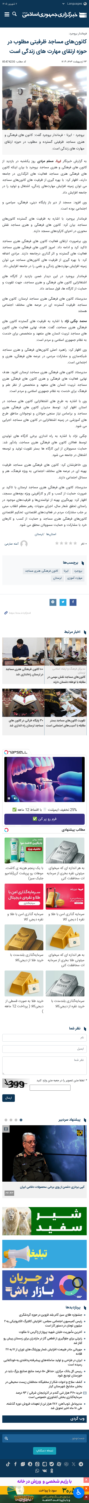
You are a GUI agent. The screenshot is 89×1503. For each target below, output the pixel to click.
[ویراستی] (23, 1464)
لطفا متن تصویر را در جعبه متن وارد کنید (62, 1080)
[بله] (52, 1464)
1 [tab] (21, 1120)
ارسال (8, 1098)
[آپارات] (59, 1464)
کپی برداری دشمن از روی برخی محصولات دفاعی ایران (52, 1187)
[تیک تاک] (8, 1464)
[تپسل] (6, 752)
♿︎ (79, 1492)
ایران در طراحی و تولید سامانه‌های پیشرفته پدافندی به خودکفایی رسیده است (42, 1362)
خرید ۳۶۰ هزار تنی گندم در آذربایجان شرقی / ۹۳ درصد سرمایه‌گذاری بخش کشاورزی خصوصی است (49, 1395)
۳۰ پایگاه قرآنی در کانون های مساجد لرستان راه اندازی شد (26, 723)
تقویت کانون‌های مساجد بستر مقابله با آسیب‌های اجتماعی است (65, 723)
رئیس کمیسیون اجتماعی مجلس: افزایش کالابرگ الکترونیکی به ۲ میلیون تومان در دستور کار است (43, 1323)
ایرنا (50, 14)
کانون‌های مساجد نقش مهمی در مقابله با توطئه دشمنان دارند (66, 680)
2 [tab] (16, 1120)
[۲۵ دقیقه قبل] (44, 1153)
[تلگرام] (81, 1464)
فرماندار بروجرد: (78, 33)
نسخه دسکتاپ (44, 1450)
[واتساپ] (37, 1471)
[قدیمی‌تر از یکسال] (65, 651)
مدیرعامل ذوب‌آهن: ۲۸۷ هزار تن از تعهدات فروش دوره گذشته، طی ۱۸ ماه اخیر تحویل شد (44, 1406)
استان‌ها (51, 534)
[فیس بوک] (15, 1464)
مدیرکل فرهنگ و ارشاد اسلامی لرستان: (68, 671)
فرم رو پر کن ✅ (45, 819)
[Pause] (9, 798)
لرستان (39, 534)
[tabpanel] (44, 1161)
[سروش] (30, 1464)
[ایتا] (37, 1464)
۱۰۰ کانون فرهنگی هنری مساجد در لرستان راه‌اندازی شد (24, 672)
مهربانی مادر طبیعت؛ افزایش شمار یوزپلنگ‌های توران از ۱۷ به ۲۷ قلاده (44, 1352)
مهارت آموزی (74, 578)
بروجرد (78, 571)
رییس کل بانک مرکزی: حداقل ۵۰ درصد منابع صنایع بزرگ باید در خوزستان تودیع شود (43, 1373)
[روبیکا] (66, 1464)
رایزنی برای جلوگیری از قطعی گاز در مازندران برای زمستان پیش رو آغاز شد (42, 1341)
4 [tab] (6, 1120)
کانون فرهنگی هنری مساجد (41, 571)
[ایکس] (74, 1464)
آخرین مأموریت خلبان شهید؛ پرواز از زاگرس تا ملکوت (50, 1332)
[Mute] (15, 798)
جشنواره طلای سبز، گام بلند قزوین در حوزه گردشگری (50, 1315)
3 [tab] (11, 1120)
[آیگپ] (45, 1464)
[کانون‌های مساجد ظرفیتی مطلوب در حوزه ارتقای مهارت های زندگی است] (44, 98)
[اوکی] (52, 1471)
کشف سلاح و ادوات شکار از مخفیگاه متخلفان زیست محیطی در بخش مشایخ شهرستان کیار (43, 1384)
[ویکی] (45, 1471)
